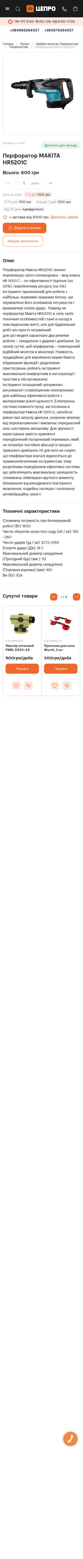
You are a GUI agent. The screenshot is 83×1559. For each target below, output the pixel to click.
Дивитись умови (64, 217)
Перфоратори (18, 47)
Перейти (22, 669)
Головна (8, 44)
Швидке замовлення (23, 241)
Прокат (25, 44)
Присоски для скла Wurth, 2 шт (59, 648)
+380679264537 (58, 30)
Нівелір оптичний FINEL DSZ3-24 (20, 648)
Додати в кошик (27, 227)
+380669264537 (24, 30)
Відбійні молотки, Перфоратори (57, 44)
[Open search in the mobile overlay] (18, 8)
